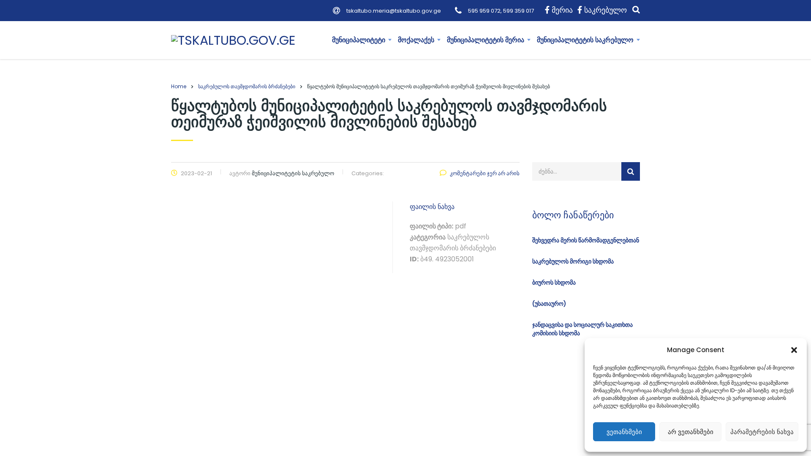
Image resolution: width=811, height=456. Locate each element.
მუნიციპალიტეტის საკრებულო (585, 39)
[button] (794, 350)
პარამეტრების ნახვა (762, 431)
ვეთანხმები (624, 431)
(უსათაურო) (549, 303)
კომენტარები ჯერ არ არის (485, 173)
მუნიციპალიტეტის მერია (485, 39)
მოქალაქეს (416, 39)
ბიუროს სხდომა (554, 282)
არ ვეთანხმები (690, 431)
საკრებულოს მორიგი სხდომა (573, 261)
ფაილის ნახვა (432, 206)
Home (178, 86)
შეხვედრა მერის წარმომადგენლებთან (585, 240)
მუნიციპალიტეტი (358, 39)
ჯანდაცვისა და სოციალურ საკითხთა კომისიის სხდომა (582, 328)
